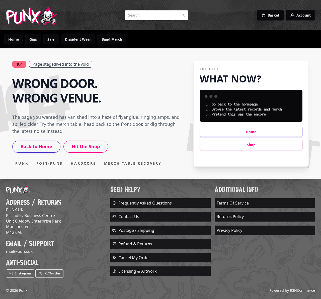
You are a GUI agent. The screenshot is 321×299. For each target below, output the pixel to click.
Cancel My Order (134, 257)
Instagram (23, 273)
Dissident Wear (78, 39)
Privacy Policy (229, 230)
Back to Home (36, 146)
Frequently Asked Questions (145, 203)
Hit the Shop (86, 146)
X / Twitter (52, 273)
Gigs (33, 39)
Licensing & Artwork (137, 271)
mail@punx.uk (19, 251)
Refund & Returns (135, 244)
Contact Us (128, 216)
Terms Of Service (233, 203)
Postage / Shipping (136, 230)
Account (303, 15)
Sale (50, 39)
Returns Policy (230, 216)
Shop (251, 144)
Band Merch (112, 39)
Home (13, 39)
